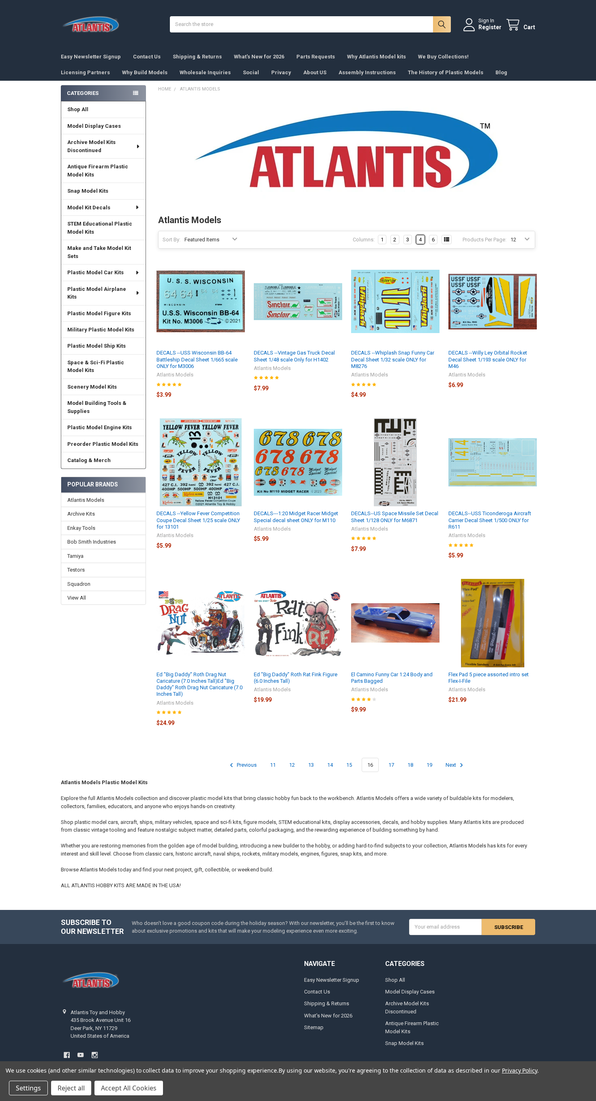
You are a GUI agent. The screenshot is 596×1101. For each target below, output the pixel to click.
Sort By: (171, 240)
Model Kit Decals (88, 207)
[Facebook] (67, 1055)
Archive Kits (81, 514)
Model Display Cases (94, 126)
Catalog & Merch (89, 460)
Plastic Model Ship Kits (96, 346)
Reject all (71, 1088)
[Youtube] (80, 1055)
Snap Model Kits (87, 191)
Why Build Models (144, 72)
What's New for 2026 (259, 57)
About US (314, 72)
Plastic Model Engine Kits (99, 427)
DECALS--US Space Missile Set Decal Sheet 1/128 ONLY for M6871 (394, 516)
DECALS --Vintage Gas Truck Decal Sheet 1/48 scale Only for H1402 (294, 356)
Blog (501, 72)
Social (251, 72)
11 (273, 765)
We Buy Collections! (443, 57)
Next (451, 765)
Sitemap (314, 1027)
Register (490, 27)
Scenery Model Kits (92, 387)
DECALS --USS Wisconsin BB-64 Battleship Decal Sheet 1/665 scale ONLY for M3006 (197, 359)
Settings (28, 1088)
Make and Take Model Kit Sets (99, 252)
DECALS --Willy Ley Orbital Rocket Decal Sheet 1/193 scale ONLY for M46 (487, 359)
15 (349, 765)
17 (391, 765)
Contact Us (147, 57)
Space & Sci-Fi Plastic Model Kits (95, 366)
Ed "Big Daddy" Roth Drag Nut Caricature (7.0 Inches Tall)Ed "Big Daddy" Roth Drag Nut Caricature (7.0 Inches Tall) (199, 684)
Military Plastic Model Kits (100, 330)
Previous (246, 765)
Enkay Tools (81, 528)
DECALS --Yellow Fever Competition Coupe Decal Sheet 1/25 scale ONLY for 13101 (198, 520)
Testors (76, 570)
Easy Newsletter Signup (91, 57)
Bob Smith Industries (91, 542)
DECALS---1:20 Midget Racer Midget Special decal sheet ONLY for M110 (296, 516)
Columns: (364, 240)
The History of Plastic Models (445, 72)
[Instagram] (95, 1055)
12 (292, 765)
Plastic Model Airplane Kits (96, 293)
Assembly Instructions (367, 72)
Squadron (78, 584)
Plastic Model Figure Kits (99, 313)
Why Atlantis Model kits (376, 57)
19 (429, 765)
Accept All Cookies (129, 1088)
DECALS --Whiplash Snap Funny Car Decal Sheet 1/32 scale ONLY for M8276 (392, 359)
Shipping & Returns (197, 57)
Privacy (281, 72)
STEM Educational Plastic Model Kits (99, 228)
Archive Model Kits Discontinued (91, 146)
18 (410, 765)
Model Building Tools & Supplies (96, 407)
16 (370, 765)
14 (330, 765)
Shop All (77, 109)
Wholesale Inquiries (205, 72)
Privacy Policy (519, 1070)
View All (76, 598)
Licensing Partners (85, 72)
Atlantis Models (85, 500)
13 (311, 765)
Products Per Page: (484, 240)
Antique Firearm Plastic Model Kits (97, 170)
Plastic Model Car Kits (95, 272)
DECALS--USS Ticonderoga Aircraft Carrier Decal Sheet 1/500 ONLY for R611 (489, 520)
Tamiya (75, 556)
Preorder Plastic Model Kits (102, 444)
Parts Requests (315, 57)
